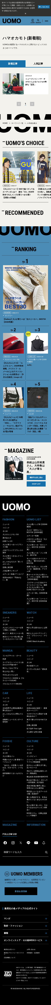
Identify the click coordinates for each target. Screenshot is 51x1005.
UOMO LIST (31, 356)
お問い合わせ (31, 949)
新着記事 (13, 63)
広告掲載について (9, 957)
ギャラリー (9, 316)
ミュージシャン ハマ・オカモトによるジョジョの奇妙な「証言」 (36, 82)
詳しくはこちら (44, 7)
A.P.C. (29, 365)
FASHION (6, 185)
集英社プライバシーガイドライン (14, 953)
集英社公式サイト (9, 949)
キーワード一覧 (17, 123)
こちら (26, 980)
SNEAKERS (7, 313)
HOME (5, 123)
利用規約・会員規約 (33, 953)
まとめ (31, 414)
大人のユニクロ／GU (12, 359)
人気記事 (38, 63)
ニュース (8, 414)
